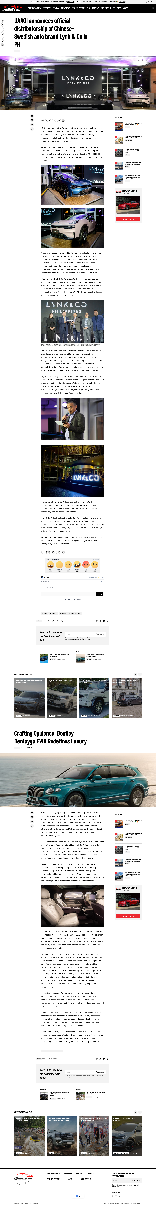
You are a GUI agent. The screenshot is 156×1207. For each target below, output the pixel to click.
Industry (78, 1)
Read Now (70, 1)
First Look (17, 51)
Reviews (89, 659)
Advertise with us (18, 1203)
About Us (35, 1203)
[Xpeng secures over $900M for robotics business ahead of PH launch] (119, 153)
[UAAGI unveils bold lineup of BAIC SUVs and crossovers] (94, 698)
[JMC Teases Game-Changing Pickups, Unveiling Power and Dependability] (62, 1136)
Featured (33, 1)
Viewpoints (91, 1173)
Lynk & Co (45, 613)
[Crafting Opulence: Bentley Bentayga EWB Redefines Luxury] (91, 656)
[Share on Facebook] (32, 116)
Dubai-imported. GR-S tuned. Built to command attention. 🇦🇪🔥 (100, 1)
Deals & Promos (118, 1153)
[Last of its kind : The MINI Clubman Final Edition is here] (127, 698)
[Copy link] (32, 129)
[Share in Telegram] (32, 124)
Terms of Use (86, 639)
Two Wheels (128, 140)
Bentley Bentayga (47, 1051)
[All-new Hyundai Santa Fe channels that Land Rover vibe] (54, 656)
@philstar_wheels (129, 191)
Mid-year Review (53, 1173)
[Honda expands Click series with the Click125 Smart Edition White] (119, 140)
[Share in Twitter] (32, 120)
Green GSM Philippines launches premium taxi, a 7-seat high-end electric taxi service (132, 177)
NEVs (70, 1179)
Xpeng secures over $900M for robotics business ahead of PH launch (132, 151)
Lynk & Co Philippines (75, 613)
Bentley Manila (58, 1051)
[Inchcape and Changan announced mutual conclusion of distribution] (119, 166)
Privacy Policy (77, 639)
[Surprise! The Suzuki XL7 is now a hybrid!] (62, 698)
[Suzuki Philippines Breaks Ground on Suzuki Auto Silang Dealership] (94, 1136)
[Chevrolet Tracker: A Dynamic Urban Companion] (127, 1136)
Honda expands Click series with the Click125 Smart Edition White (133, 137)
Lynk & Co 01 (53, 613)
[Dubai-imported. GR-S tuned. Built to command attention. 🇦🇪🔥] (119, 126)
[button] (150, 2)
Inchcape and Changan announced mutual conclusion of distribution (133, 163)
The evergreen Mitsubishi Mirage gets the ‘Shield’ (52, 1)
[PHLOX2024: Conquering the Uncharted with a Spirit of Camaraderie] (91, 1094)
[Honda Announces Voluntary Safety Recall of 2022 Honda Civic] (29, 698)
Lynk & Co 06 (63, 613)
